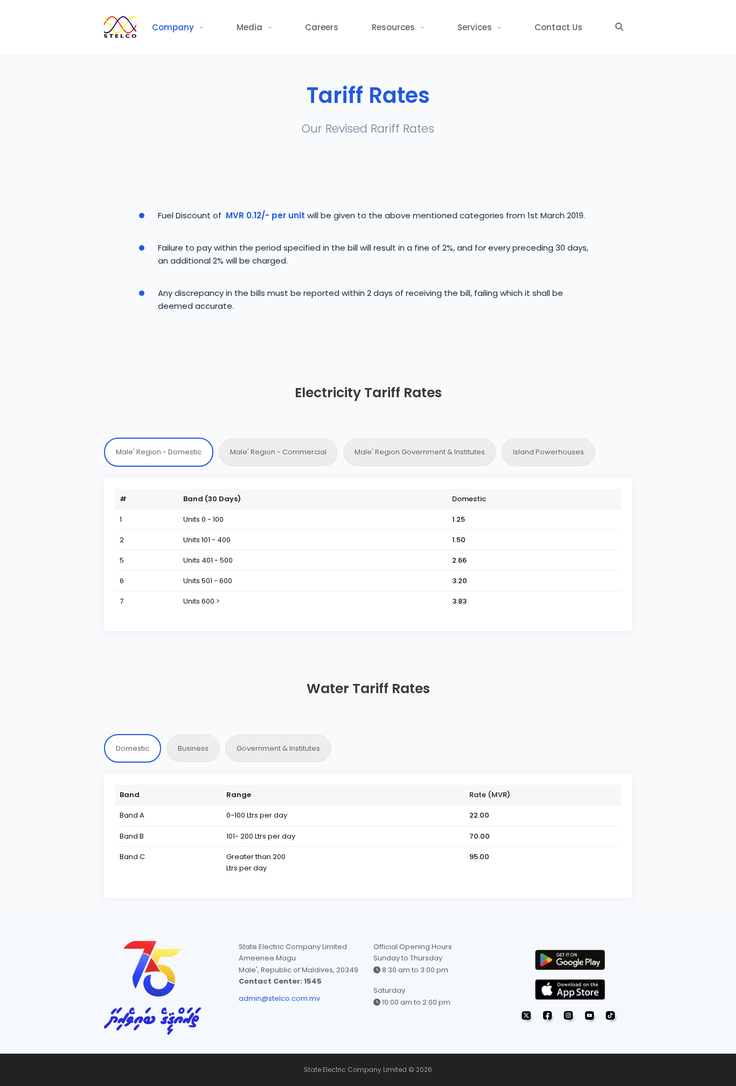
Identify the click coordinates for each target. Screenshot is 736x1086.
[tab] (158, 452)
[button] (619, 27)
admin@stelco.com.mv (279, 998)
